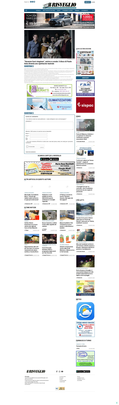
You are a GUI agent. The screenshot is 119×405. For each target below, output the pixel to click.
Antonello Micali (81, 141)
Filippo (27, 230)
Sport (58, 10)
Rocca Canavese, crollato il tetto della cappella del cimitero (49, 224)
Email (27, 135)
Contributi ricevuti (80, 377)
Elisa (78, 348)
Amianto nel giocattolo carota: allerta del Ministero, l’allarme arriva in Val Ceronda (67, 249)
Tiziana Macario (44, 230)
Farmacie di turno (81, 346)
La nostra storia (63, 376)
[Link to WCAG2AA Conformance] (59, 388)
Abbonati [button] (85, 78)
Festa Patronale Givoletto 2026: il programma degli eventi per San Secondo (49, 250)
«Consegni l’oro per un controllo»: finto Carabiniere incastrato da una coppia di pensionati (84, 189)
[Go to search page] (93, 10)
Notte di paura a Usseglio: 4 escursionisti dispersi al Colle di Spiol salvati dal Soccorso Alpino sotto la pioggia (84, 273)
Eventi (26, 244)
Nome (27, 133)
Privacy (78, 376)
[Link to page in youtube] (34, 2)
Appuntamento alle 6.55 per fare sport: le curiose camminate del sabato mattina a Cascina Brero (31, 249)
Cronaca (38, 10)
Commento (29, 121)
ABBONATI (87, 2)
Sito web (27, 139)
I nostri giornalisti (63, 380)
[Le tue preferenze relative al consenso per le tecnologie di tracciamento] (117, 403)
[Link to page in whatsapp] (33, 66)
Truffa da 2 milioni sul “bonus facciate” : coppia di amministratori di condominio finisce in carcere (85, 163)
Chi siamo (61, 377)
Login (93, 2)
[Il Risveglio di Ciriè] (59, 5)
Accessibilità (79, 380)
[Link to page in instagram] (32, 2)
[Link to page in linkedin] (29, 66)
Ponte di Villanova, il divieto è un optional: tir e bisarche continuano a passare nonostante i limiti (84, 136)
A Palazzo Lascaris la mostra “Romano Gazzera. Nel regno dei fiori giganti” (66, 197)
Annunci (77, 10)
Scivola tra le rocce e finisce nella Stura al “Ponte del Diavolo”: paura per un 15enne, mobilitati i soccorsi (85, 220)
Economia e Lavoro (68, 10)
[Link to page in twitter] (27, 66)
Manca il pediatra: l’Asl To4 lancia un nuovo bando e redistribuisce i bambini (66, 225)
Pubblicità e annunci (81, 379)
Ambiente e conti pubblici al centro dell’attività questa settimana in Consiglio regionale (48, 198)
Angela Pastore (29, 255)
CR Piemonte (85, 10)
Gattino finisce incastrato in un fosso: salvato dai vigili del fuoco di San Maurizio (31, 225)
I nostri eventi (62, 381)
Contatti (61, 379)
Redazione (63, 230)
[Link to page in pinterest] (31, 66)
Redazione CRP (29, 203)
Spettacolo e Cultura (49, 10)
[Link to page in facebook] (31, 2)
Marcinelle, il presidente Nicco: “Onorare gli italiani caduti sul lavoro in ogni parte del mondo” (31, 197)
